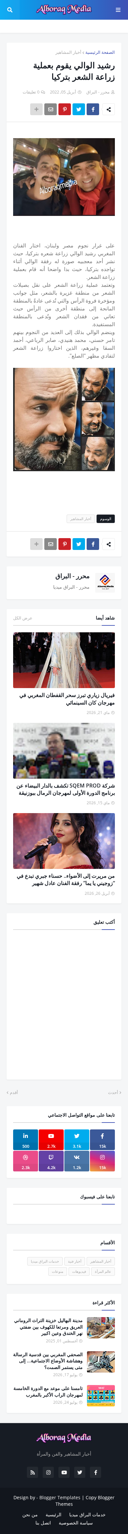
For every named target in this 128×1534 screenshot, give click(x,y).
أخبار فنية (74, 1261)
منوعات (57, 1271)
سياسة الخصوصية (76, 1523)
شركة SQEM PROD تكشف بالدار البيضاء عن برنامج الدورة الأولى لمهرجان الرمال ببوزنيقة (65, 789)
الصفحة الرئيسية (100, 52)
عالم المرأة (103, 1271)
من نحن (30, 1514)
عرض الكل (22, 618)
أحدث (113, 1092)
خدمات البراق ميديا (45, 1261)
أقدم (14, 1092)
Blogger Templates (59, 1497)
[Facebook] (93, 109)
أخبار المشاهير (68, 52)
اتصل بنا (43, 1523)
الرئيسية (53, 1514)
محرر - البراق (72, 576)
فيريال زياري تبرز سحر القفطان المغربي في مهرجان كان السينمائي (67, 698)
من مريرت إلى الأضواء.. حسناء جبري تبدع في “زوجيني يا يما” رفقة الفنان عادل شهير (66, 879)
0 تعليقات (31, 92)
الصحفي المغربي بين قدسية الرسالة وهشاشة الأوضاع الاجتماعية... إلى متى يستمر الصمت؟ (48, 1360)
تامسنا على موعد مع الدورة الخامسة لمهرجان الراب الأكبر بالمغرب (48, 1391)
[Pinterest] (64, 109)
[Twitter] (79, 109)
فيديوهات (79, 1271)
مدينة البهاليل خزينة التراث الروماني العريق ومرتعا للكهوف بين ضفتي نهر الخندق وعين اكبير (48, 1326)
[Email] (50, 109)
